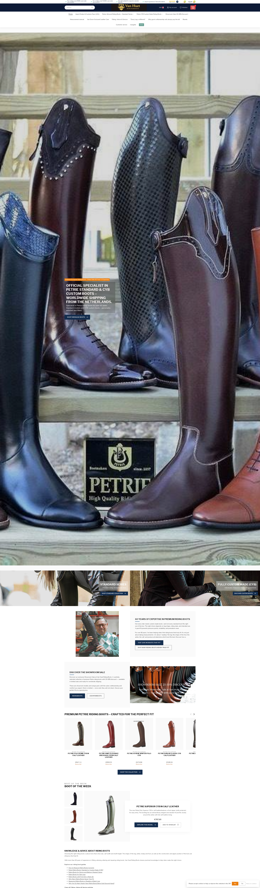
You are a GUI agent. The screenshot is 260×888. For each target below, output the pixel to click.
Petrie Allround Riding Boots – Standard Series (117, 14)
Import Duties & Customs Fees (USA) (87, 14)
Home (71, 14)
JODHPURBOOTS (96, 696)
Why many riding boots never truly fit (153, 647)
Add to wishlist (169, 825)
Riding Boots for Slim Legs (77, 875)
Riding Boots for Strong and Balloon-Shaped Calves (85, 872)
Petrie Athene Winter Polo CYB (139, 754)
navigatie (133, 25)
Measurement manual (77, 19)
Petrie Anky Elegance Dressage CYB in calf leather (109, 755)
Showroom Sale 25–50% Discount (177, 14)
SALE (141, 25)
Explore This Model (145, 825)
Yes (235, 884)
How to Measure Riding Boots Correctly (81, 868)
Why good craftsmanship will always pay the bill (164, 19)
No (242, 884)
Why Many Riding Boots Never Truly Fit (81, 879)
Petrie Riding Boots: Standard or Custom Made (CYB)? (86, 870)
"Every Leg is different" (138, 19)
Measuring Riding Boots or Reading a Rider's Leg (84, 881)
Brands (185, 19)
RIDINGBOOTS (77, 696)
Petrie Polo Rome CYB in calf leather (78, 754)
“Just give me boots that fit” (149, 643)
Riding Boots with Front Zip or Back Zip (81, 877)
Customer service (121, 25)
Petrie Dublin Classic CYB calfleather (169, 754)
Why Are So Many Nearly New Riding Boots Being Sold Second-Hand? (91, 883)
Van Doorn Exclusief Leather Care (98, 19)
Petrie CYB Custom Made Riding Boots (149, 14)
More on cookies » (251, 883)
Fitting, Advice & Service (120, 19)
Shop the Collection (128, 772)
